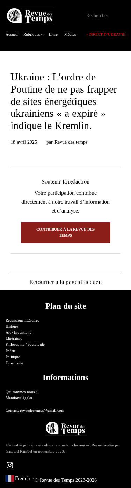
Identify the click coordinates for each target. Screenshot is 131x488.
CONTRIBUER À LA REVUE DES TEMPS (65, 232)
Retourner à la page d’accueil (65, 282)
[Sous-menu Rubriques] (42, 34)
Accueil (12, 34)
